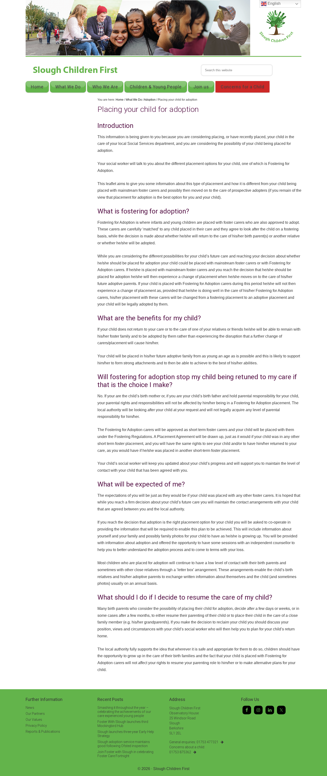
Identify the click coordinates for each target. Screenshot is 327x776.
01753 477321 (207, 742)
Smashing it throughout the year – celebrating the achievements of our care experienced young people (124, 712)
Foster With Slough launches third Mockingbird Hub (122, 724)
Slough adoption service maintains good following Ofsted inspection (123, 744)
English (274, 3)
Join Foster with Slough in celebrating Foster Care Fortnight (125, 754)
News (30, 708)
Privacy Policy (36, 725)
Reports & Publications (43, 731)
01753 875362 (180, 752)
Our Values (34, 719)
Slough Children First (171, 769)
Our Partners (35, 714)
